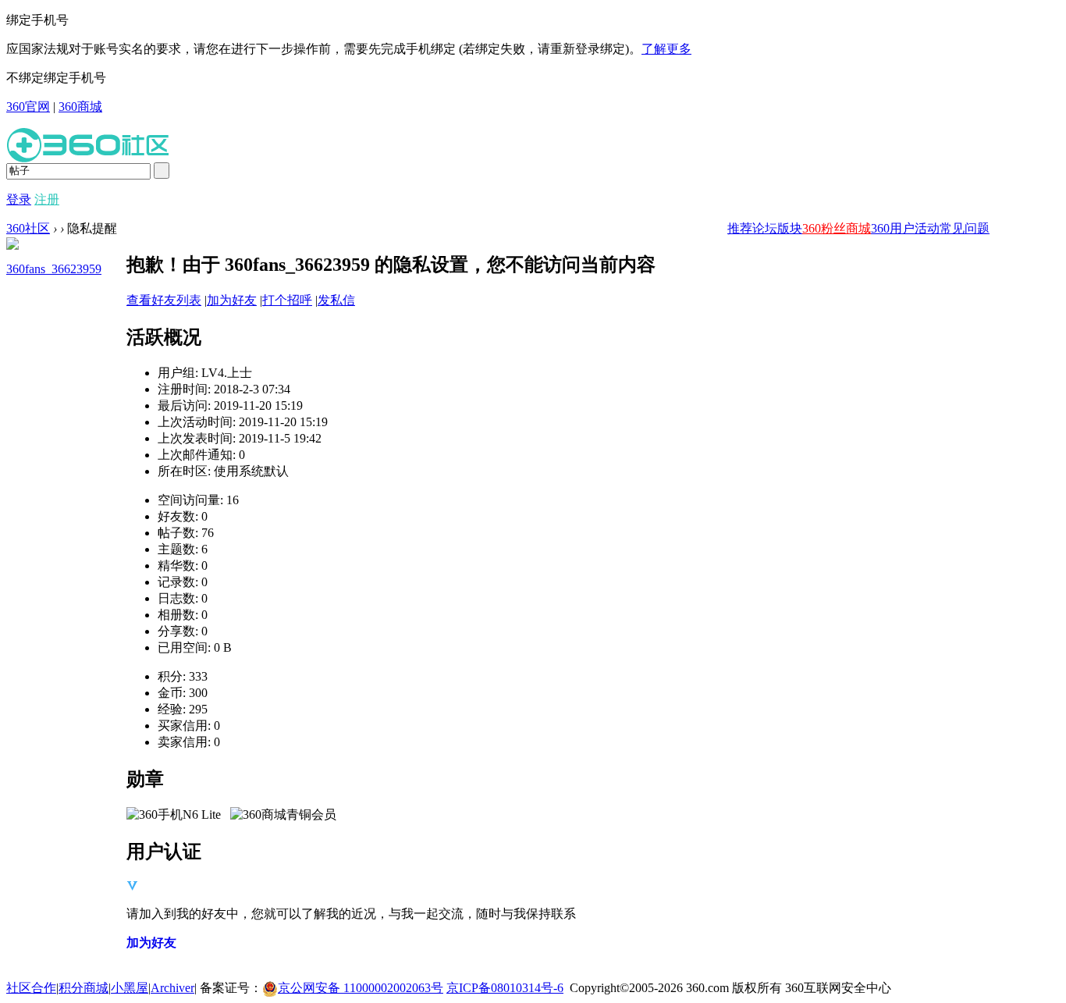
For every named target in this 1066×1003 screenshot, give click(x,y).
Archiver (172, 987)
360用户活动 (905, 228)
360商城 (80, 106)
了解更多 (666, 48)
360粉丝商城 (836, 228)
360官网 (28, 106)
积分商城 (83, 987)
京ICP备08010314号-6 (504, 987)
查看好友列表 (163, 300)
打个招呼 (287, 300)
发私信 (336, 300)
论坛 (764, 228)
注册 (46, 199)
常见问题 (965, 228)
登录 (18, 199)
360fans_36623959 (53, 269)
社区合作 (31, 987)
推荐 (739, 228)
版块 (789, 228)
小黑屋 (129, 987)
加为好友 (232, 300)
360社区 (28, 228)
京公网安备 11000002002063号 (360, 987)
